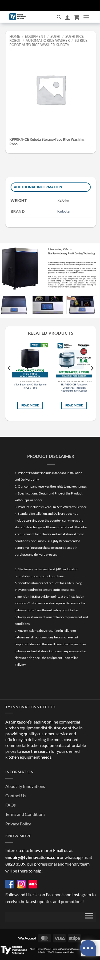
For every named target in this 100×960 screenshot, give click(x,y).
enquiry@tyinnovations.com (32, 857)
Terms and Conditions (25, 814)
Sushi (55, 36)
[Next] (92, 378)
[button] (76, 17)
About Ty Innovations (25, 786)
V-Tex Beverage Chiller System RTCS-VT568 (30, 386)
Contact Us (15, 795)
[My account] (67, 17)
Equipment (35, 36)
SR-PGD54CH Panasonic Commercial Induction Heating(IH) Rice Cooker (74, 387)
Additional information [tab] (38, 187)
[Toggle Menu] (89, 917)
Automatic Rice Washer (48, 40)
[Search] (59, 17)
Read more (30, 405)
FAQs (10, 804)
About (32, 948)
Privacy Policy (18, 823)
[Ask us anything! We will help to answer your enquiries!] (88, 948)
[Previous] (9, 378)
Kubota (63, 211)
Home (14, 36)
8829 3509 (15, 863)
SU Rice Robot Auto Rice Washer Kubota (48, 42)
